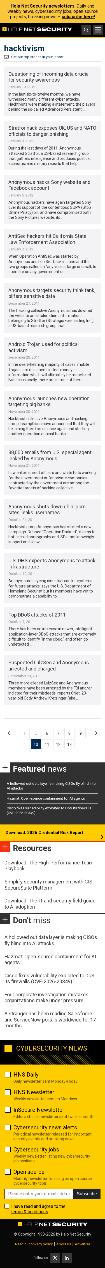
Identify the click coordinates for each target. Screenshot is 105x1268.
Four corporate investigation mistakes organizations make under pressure (46, 998)
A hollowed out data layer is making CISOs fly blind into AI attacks (50, 940)
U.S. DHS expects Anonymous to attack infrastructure (51, 564)
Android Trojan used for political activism (43, 347)
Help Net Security (76, 1234)
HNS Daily (25, 1074)
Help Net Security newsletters (42, 6)
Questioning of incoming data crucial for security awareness (49, 77)
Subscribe (87, 1193)
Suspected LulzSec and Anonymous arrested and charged (48, 666)
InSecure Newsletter (38, 1109)
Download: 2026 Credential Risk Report (44, 832)
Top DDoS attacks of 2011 (37, 615)
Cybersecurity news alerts (45, 1127)
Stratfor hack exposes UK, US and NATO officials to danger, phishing (52, 131)
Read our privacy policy (34, 1244)
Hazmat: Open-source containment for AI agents (46, 798)
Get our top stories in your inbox (37, 57)
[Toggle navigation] (98, 30)
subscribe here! (78, 16)
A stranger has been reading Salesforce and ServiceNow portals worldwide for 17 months (50, 1019)
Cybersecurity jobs (36, 1149)
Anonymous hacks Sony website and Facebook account (49, 185)
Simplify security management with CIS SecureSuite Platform (48, 885)
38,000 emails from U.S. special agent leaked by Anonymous (50, 455)
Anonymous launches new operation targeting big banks (49, 401)
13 (69, 744)
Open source (29, 1172)
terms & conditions (29, 1211)
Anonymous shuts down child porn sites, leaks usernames (47, 510)
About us (63, 1244)
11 (47, 744)
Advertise (82, 1244)
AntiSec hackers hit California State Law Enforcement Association (47, 239)
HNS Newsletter (33, 1092)
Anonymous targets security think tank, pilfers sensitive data (51, 293)
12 (58, 744)
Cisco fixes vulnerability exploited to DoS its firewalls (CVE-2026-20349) (49, 979)
